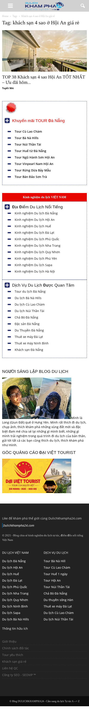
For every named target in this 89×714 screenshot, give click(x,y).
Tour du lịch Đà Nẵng (30, 291)
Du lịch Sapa (11, 613)
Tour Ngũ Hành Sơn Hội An (35, 157)
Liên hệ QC (10, 668)
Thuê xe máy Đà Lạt (29, 337)
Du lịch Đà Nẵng (14, 561)
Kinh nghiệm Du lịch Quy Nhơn (37, 252)
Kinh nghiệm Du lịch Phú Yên (36, 258)
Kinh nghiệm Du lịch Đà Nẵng (36, 213)
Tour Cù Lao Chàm (28, 131)
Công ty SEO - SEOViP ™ (19, 675)
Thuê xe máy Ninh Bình (32, 343)
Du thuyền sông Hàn (58, 600)
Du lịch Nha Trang (15, 593)
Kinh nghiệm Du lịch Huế (33, 226)
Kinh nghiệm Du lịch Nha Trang (37, 245)
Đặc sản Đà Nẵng (27, 324)
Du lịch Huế (10, 574)
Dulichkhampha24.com (18, 525)
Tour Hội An (52, 580)
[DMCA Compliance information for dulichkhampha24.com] (15, 685)
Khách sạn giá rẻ (14, 661)
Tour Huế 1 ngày (55, 574)
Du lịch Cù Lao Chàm (30, 304)
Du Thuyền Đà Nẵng (29, 330)
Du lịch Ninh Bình (15, 606)
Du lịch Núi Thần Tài (29, 311)
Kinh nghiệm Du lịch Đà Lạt (34, 233)
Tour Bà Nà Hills (26, 138)
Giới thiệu (9, 641)
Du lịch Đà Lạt (12, 580)
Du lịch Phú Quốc (14, 587)
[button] (83, 6)
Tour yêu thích (12, 655)
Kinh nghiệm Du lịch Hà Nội (35, 271)
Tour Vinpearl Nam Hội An (34, 164)
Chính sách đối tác (15, 648)
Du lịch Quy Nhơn (15, 600)
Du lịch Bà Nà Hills (28, 298)
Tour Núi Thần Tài (28, 144)
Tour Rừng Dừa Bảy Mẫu (33, 170)
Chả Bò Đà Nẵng (26, 317)
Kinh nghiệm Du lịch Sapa (33, 265)
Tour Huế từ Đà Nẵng (30, 151)
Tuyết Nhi (8, 88)
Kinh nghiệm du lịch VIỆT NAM (44, 197)
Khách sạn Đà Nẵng (29, 350)
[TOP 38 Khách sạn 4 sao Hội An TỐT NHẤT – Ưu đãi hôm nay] (44, 51)
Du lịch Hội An (12, 567)
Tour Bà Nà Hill (54, 561)
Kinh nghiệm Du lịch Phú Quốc (37, 239)
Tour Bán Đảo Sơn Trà (31, 177)
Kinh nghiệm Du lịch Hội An (35, 220)
